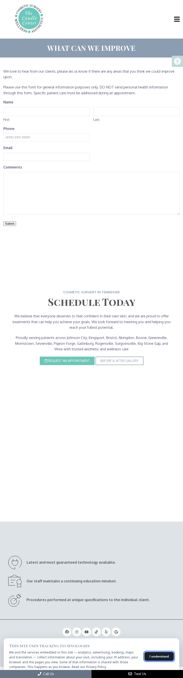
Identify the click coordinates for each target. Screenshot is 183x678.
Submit (9, 223)
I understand (159, 656)
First (6, 119)
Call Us (48, 674)
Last (96, 119)
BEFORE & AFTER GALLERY (119, 361)
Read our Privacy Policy (89, 667)
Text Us (139, 674)
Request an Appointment (68, 361)
